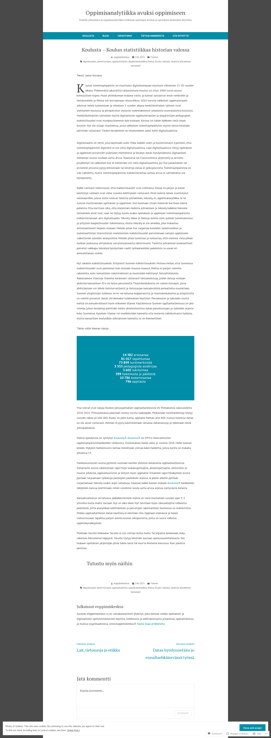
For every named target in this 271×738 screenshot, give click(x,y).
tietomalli (136, 65)
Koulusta (88, 35)
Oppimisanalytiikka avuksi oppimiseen (135, 13)
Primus (151, 61)
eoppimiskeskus (121, 57)
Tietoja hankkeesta (152, 35)
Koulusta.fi (120, 438)
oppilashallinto (120, 61)
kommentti (183, 713)
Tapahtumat (124, 35)
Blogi (106, 35)
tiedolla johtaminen (181, 61)
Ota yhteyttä (181, 35)
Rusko (158, 61)
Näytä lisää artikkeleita (151, 624)
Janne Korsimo (104, 61)
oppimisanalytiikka (137, 61)
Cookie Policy (73, 730)
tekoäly (166, 61)
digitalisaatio (89, 61)
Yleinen (154, 57)
